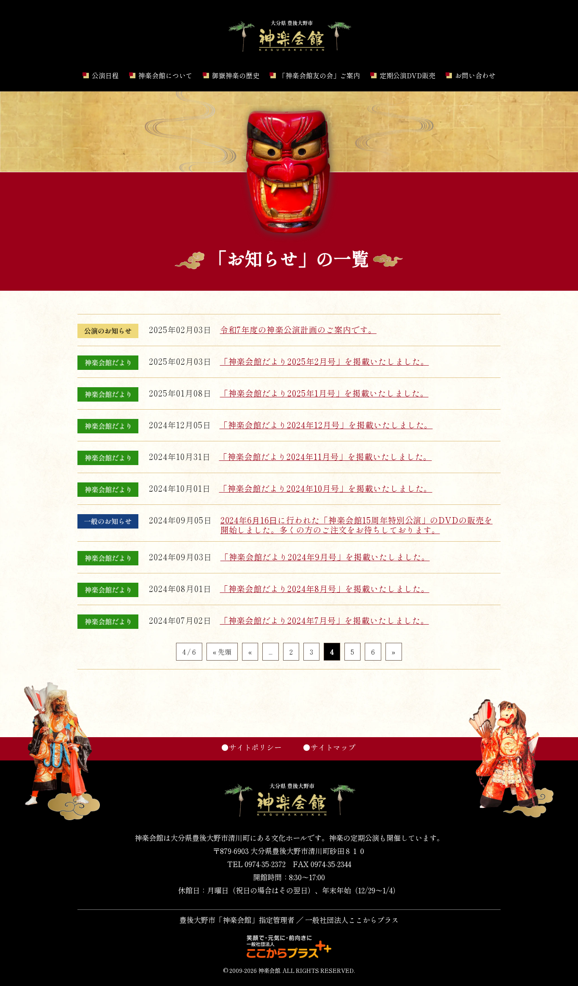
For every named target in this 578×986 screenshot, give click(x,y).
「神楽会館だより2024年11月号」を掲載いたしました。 (325, 457)
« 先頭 (222, 652)
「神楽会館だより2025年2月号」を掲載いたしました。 (324, 361)
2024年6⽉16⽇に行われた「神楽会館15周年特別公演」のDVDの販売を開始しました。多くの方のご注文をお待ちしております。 (356, 525)
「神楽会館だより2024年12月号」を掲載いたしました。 (326, 425)
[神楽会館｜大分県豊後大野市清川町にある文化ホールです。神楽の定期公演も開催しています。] (289, 52)
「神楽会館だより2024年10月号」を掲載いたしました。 (325, 488)
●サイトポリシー (251, 747)
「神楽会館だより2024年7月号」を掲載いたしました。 (324, 620)
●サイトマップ (329, 747)
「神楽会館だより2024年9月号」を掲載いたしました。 (325, 557)
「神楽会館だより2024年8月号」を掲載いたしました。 (324, 589)
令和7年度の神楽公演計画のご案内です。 (298, 330)
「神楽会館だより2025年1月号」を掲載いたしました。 (324, 393)
